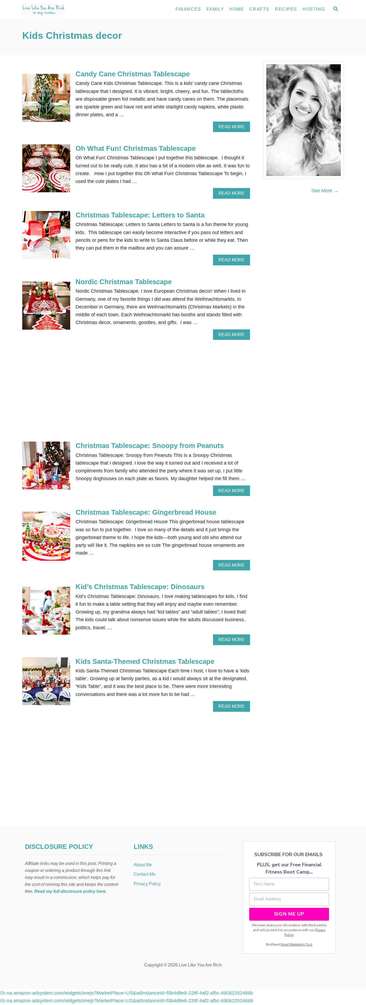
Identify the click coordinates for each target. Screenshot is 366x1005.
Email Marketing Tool (296, 944)
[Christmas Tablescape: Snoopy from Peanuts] (46, 468)
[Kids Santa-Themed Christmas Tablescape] (46, 683)
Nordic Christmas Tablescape (124, 282)
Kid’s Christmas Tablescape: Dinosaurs (140, 587)
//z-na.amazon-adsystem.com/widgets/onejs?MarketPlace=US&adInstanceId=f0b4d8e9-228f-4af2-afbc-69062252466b (126, 993)
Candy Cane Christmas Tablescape (133, 74)
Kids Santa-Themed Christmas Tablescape (145, 661)
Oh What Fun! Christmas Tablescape (136, 148)
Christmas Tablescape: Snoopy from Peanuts (150, 446)
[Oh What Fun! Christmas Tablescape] (46, 170)
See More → (324, 190)
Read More (233, 128)
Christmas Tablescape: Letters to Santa (140, 215)
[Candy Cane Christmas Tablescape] (46, 100)
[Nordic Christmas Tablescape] (46, 308)
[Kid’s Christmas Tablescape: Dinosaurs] (46, 613)
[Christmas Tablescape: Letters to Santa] (46, 237)
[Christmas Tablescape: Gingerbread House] (46, 539)
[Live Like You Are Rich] (70, 9)
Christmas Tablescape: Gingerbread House (146, 512)
